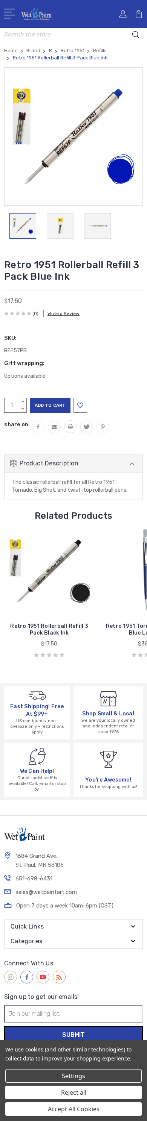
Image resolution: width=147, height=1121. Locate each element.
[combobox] (73, 34)
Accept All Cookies (74, 1109)
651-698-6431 (33, 878)
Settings (73, 1076)
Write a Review (63, 313)
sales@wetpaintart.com (46, 892)
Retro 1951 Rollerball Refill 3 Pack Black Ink (49, 629)
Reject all (73, 1092)
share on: (17, 424)
